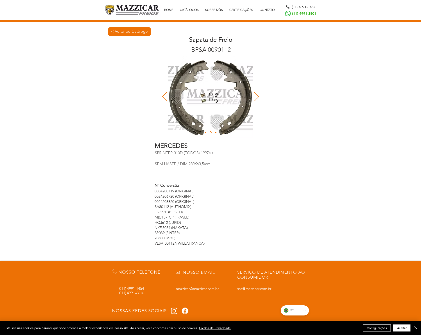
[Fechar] (415, 327)
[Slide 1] (205, 132)
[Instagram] (174, 310)
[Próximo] (256, 97)
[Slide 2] (211, 132)
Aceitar (402, 328)
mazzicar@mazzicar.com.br (197, 289)
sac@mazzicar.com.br (254, 289)
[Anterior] (164, 97)
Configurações (377, 328)
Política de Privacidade (215, 328)
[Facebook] (185, 310)
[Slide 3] (215, 132)
